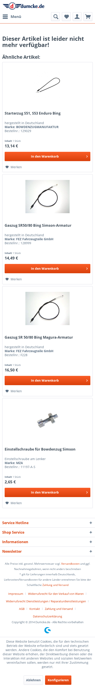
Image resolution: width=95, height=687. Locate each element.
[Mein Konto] (77, 16)
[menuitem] (11, 16)
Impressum (15, 594)
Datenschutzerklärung (47, 616)
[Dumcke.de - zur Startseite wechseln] (23, 6)
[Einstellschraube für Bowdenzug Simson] (47, 420)
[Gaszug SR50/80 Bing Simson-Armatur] (47, 197)
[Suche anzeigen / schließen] (55, 16)
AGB (22, 609)
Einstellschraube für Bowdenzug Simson (40, 449)
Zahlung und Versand (55, 585)
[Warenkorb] (88, 16)
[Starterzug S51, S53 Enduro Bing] (47, 84)
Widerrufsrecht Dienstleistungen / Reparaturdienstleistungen (46, 601)
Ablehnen (33, 680)
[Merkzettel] (66, 16)
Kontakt (34, 609)
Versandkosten (70, 564)
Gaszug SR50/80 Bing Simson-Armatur (38, 225)
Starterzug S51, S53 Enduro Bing (33, 113)
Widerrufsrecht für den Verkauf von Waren (56, 594)
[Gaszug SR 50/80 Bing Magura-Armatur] (47, 308)
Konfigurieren (58, 680)
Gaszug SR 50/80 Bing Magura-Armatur (39, 337)
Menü (16, 16)
